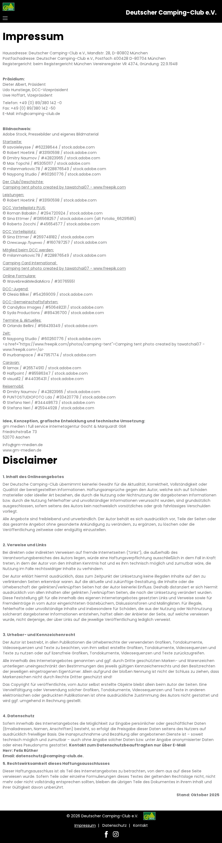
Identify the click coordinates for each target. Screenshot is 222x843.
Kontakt (140, 825)
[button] (6, 18)
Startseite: (12, 141)
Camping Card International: (30, 263)
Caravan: (11, 362)
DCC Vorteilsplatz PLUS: (24, 207)
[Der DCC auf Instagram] (115, 834)
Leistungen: (13, 194)
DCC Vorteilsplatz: (19, 231)
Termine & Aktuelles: (22, 320)
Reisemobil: (13, 386)
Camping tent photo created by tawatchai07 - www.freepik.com (64, 187)
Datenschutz (114, 825)
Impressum (85, 825)
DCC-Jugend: (15, 289)
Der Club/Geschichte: (23, 182)
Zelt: (7, 333)
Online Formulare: (19, 276)
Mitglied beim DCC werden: (28, 250)
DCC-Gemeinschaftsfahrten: (30, 302)
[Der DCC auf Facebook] (106, 834)
